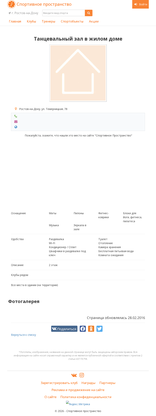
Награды (88, 383)
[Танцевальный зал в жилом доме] (78, 73)
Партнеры (107, 383)
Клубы (31, 21)
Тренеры (48, 21)
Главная (15, 21)
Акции (94, 21)
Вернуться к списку (23, 335)
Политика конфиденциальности (85, 397)
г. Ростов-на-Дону (24, 13)
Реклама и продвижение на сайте (78, 390)
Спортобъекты (72, 21)
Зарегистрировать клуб (59, 383)
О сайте (51, 397)
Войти (142, 4)
